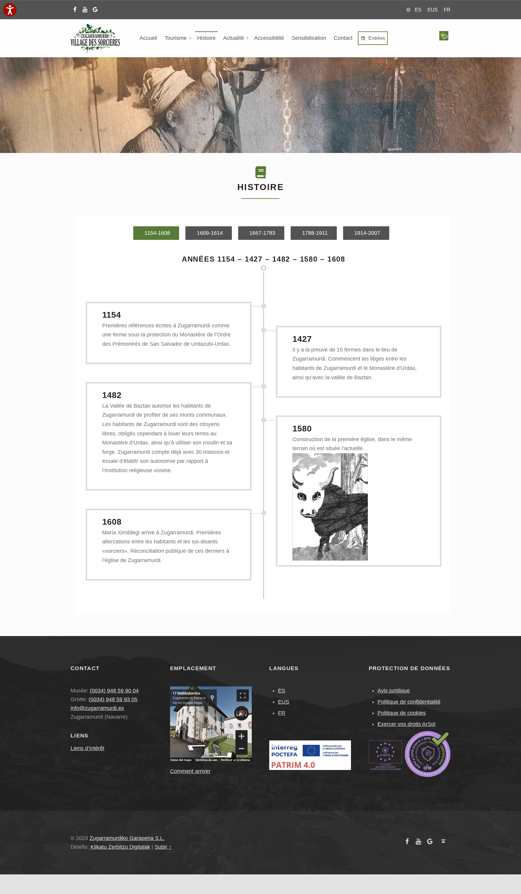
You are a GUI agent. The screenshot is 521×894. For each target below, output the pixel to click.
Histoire (206, 38)
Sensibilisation (309, 38)
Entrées (376, 38)
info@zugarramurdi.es (97, 708)
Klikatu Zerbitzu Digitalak (120, 847)
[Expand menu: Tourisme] (190, 38)
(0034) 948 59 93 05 (113, 699)
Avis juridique (393, 691)
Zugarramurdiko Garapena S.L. (127, 838)
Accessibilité (269, 38)
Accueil (148, 38)
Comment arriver (190, 771)
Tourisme (176, 38)
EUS (283, 702)
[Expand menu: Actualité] (247, 38)
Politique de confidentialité (408, 702)
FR (281, 713)
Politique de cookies (401, 713)
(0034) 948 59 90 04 (114, 691)
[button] (10, 10)
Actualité (233, 38)
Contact (343, 38)
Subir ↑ (163, 847)
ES (281, 691)
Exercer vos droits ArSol (406, 724)
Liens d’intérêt (87, 748)
